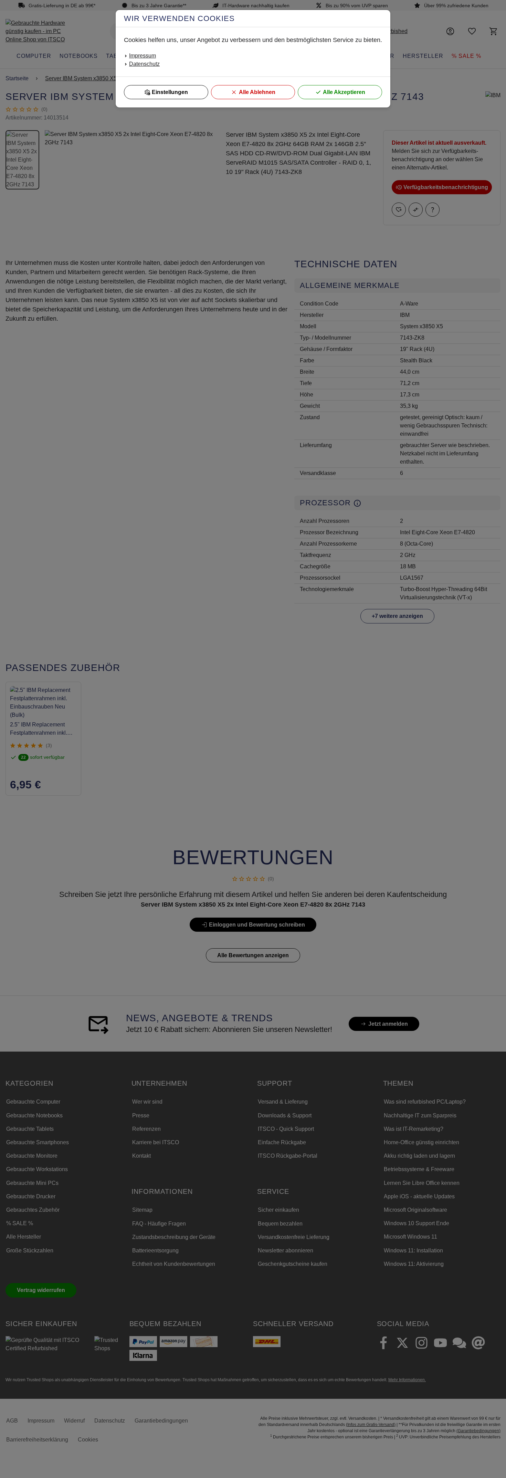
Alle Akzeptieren (344, 92)
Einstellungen (170, 92)
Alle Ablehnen (257, 92)
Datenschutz (144, 64)
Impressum (142, 56)
